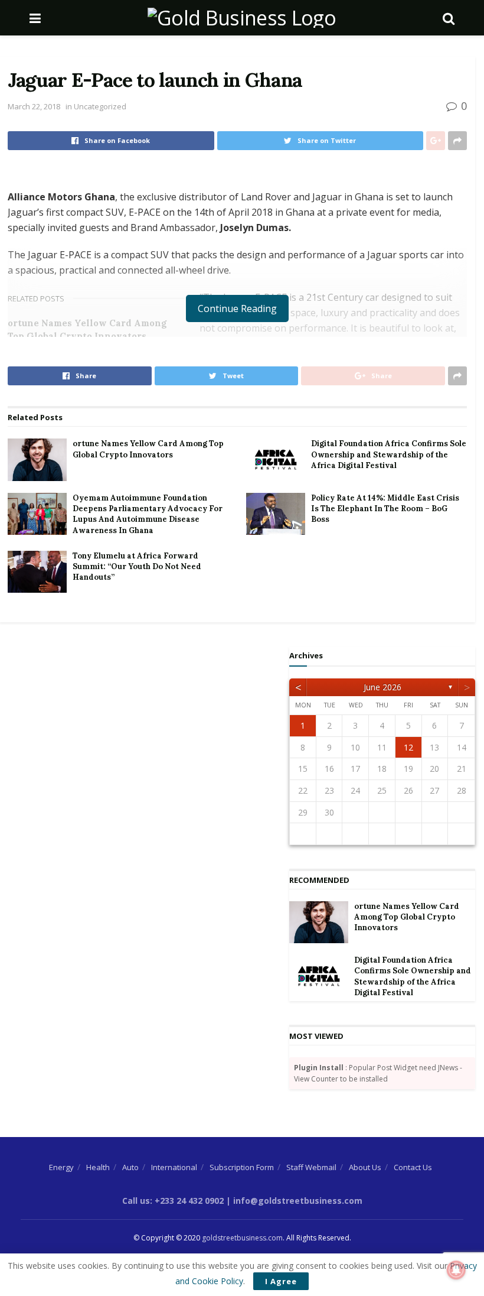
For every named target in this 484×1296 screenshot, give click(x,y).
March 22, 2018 (34, 106)
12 (408, 747)
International (174, 1167)
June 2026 (382, 687)
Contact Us (413, 1167)
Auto (130, 1167)
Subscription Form (242, 1167)
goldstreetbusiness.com (242, 1238)
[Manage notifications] (456, 1270)
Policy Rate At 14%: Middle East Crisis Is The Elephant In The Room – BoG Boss (385, 508)
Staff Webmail (311, 1167)
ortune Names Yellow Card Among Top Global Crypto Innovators (148, 449)
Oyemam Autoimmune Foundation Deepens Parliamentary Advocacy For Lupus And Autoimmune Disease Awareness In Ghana (148, 514)
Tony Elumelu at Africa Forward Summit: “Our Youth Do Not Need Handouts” (137, 566)
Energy (61, 1167)
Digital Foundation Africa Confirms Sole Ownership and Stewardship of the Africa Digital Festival (388, 454)
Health (98, 1167)
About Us (365, 1167)
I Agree (281, 1281)
